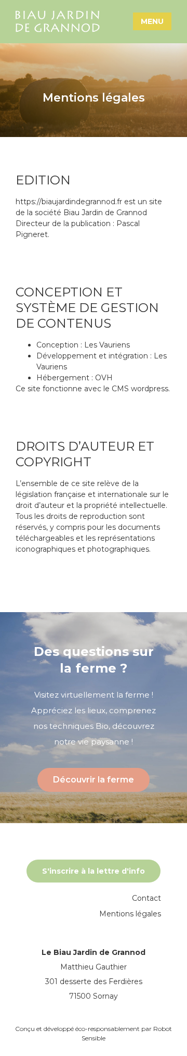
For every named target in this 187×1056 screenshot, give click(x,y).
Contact (146, 898)
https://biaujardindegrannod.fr (69, 201)
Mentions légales (130, 913)
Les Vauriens (107, 345)
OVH (104, 377)
